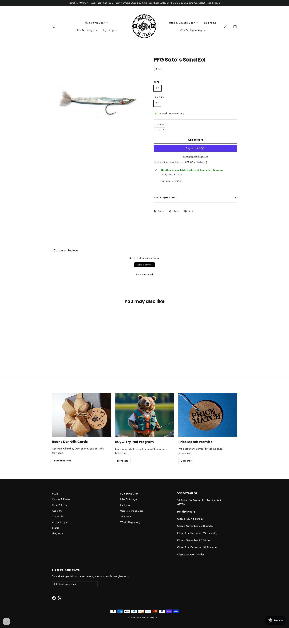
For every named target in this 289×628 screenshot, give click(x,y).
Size (157, 82)
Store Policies (59, 505)
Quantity (161, 124)
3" (157, 103)
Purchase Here (62, 460)
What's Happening (191, 30)
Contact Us (58, 516)
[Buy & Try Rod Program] (144, 415)
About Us (57, 511)
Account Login (60, 522)
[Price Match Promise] (207, 415)
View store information (171, 180)
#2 (157, 88)
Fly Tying (109, 30)
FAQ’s (55, 493)
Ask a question (165, 197)
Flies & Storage (85, 30)
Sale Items (210, 23)
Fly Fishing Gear (95, 23)
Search (55, 527)
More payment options (195, 156)
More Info (122, 460)
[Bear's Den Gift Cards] (81, 415)
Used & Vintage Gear (182, 23)
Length (159, 97)
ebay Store (58, 533)
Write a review (144, 264)
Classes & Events (61, 499)
